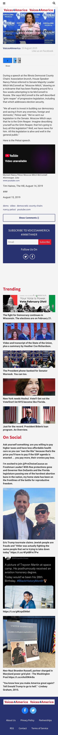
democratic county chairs (29, 206)
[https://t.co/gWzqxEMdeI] (29, 583)
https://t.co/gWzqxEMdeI (16, 611)
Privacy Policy (27, 720)
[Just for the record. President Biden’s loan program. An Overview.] (29, 415)
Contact (23, 728)
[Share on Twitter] (14, 60)
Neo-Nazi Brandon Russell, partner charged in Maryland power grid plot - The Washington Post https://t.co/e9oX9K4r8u (28, 674)
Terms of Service (39, 728)
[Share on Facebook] (7, 60)
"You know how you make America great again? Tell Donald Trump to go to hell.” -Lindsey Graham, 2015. (28, 686)
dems (6, 206)
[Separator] (19, 60)
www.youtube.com (11, 180)
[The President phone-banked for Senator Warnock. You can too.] (29, 359)
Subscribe (45, 241)
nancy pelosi (9, 209)
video (13, 206)
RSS (12, 728)
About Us (11, 720)
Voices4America (12, 48)
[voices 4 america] (28, 10)
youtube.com (24, 209)
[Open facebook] (32, 256)
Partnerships (45, 720)
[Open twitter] (25, 256)
